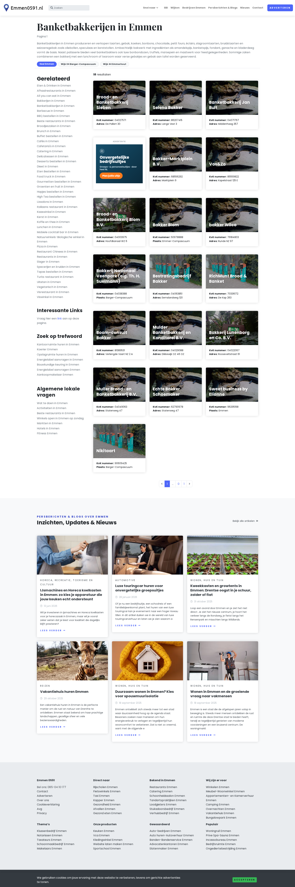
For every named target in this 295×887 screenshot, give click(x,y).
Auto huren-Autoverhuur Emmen (172, 835)
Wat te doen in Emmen (52, 403)
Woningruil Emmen (218, 831)
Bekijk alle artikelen (244, 521)
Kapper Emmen (103, 800)
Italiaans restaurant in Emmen (57, 207)
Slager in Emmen (48, 262)
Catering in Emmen (50, 151)
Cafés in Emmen (48, 141)
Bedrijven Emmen (194, 7)
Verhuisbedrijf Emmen (164, 813)
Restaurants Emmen (163, 787)
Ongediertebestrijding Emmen (226, 848)
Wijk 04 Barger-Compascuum (78, 64)
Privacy (42, 813)
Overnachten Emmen (220, 809)
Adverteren (280, 7)
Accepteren (244, 879)
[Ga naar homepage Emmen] (22, 8)
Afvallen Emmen (104, 809)
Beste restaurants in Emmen (56, 121)
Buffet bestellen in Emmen (54, 136)
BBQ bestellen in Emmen (53, 116)
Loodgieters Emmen (163, 804)
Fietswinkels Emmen (106, 791)
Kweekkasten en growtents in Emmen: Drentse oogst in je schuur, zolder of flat (220, 590)
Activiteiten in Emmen (51, 408)
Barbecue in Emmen (50, 111)
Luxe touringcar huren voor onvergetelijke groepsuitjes (139, 588)
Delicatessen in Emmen (52, 156)
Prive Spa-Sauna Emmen (222, 835)
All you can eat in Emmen (54, 96)
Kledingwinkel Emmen (107, 840)
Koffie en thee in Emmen (53, 222)
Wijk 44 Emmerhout (114, 64)
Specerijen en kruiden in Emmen (58, 267)
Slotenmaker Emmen (164, 848)
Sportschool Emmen (107, 848)
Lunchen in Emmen (49, 227)
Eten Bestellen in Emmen (53, 171)
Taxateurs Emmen (49, 840)
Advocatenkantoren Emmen (169, 844)
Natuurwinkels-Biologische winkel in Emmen (60, 239)
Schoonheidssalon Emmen (167, 796)
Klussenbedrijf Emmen (52, 831)
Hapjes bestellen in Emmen (55, 192)
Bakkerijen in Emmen (51, 101)
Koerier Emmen (47, 349)
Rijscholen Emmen (105, 787)
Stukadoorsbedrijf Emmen (167, 809)
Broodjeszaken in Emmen (54, 126)
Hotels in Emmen (48, 428)
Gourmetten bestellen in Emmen (59, 182)
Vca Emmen (101, 835)
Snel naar (149, 7)
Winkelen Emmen (217, 787)
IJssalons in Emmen (50, 202)
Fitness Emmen (47, 433)
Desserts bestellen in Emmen (56, 161)
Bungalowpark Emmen (221, 818)
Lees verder (51, 630)
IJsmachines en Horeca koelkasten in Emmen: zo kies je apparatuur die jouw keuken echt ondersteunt (71, 595)
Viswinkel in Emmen (50, 297)
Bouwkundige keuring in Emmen (58, 365)
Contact (257, 7)
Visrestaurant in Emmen (53, 292)
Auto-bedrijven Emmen (165, 831)
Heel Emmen (47, 63)
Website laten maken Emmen (113, 844)
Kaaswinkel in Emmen (51, 212)
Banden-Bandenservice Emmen (171, 840)
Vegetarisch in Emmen (52, 287)
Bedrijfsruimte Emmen (221, 844)
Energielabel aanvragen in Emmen (60, 360)
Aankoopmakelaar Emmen (55, 375)
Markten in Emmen (49, 423)
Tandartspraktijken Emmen (168, 800)
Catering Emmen (161, 791)
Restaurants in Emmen (52, 257)
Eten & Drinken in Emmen (54, 86)
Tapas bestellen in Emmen (55, 272)
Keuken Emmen (103, 831)
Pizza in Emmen (47, 246)
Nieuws (245, 7)
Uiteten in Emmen (49, 282)
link (59, 318)
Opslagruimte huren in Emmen (57, 354)
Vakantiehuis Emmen (220, 813)
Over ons (43, 800)
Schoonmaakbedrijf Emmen (55, 844)
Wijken (175, 7)
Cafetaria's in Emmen (51, 146)
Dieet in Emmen (47, 166)
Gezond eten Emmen (107, 813)
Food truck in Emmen (51, 176)
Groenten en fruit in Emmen (55, 187)
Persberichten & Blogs (222, 7)
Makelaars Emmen (49, 848)
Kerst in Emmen (47, 217)
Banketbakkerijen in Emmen (55, 106)
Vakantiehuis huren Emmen (64, 691)
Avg (39, 809)
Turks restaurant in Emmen (55, 277)
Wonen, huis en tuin (206, 580)
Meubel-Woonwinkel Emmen (225, 791)
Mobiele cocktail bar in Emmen (57, 232)
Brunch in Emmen (48, 131)
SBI (166, 7)
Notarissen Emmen (49, 835)
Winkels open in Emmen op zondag (60, 418)
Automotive (125, 580)
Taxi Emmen (101, 796)
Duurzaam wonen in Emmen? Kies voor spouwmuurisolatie (144, 693)
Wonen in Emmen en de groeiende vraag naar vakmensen (219, 693)
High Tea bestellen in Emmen (56, 197)
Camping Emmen (217, 804)
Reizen (45, 686)
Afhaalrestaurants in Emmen (56, 91)
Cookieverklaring (48, 804)
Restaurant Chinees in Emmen (57, 252)
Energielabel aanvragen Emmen (58, 370)
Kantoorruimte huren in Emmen (58, 344)
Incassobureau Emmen (221, 840)
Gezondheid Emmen (106, 804)
